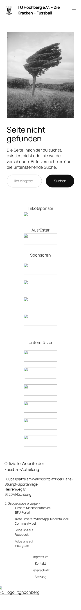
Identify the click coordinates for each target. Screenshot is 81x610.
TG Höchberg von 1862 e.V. (43, 604)
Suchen (60, 180)
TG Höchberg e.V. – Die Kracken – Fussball (39, 10)
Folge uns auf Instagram (24, 543)
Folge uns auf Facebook (24, 532)
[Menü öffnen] (73, 10)
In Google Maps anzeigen (21, 503)
